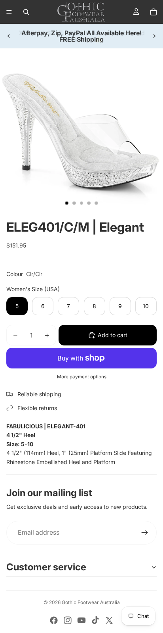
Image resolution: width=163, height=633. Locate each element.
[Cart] (153, 12)
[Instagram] (67, 620)
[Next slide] (154, 36)
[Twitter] (109, 620)
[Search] (26, 12)
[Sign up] (144, 532)
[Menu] (9, 12)
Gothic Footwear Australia (91, 602)
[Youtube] (81, 620)
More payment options (81, 377)
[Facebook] (54, 620)
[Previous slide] (8, 36)
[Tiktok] (95, 620)
